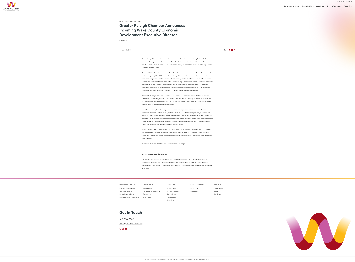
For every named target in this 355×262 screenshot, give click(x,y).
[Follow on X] (123, 229)
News (139, 21)
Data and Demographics (127, 188)
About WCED (218, 188)
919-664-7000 (126, 219)
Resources (194, 191)
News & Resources (130, 21)
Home (121, 21)
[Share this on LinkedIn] (229, 50)
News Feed (194, 188)
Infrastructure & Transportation (129, 197)
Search (348, 1)
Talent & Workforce (125, 191)
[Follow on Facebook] (120, 229)
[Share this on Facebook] (232, 50)
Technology (147, 194)
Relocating (170, 200)
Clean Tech (147, 197)
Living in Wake (171, 188)
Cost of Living (171, 194)
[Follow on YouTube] (126, 229)
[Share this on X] (235, 50)
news (123, 40)
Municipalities (171, 197)
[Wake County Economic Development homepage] (11, 6)
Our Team (217, 194)
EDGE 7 (216, 191)
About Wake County (173, 191)
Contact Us (340, 1)
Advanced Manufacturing (151, 191)
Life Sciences (147, 188)
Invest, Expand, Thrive (126, 194)
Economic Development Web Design (195, 259)
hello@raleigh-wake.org (131, 223)
